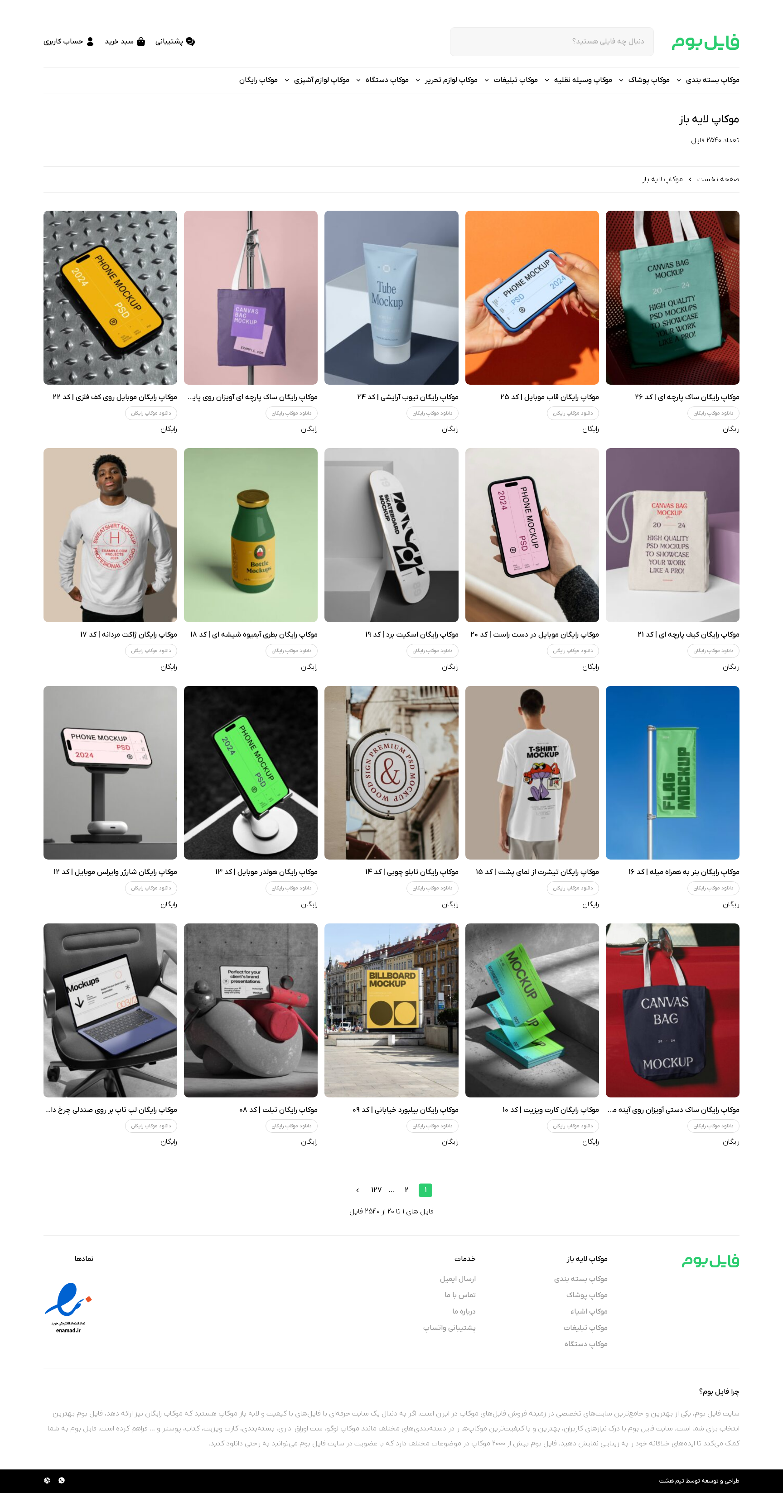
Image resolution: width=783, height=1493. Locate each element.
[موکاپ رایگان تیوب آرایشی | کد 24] (391, 298)
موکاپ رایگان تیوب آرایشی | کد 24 (408, 397)
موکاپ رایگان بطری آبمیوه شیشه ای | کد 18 (254, 634)
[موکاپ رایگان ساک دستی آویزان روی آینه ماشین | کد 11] (673, 1010)
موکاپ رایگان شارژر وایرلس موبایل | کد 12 (115, 872)
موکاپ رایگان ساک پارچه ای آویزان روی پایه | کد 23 (241, 397)
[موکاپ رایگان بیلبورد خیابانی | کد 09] (391, 1010)
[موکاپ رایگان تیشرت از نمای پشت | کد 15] (532, 773)
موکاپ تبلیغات (586, 1328)
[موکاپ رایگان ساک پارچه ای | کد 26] (673, 298)
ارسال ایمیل (458, 1279)
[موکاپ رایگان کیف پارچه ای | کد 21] (673, 535)
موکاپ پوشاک (587, 1295)
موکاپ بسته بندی (581, 1279)
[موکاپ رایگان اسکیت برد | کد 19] (391, 535)
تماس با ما (460, 1295)
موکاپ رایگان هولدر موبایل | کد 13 (266, 872)
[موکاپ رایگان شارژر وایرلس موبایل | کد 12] (110, 773)
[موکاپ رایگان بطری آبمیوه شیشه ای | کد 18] (251, 535)
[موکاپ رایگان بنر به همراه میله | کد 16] (673, 773)
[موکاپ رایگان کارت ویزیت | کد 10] (532, 1010)
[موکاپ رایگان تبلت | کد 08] (251, 1010)
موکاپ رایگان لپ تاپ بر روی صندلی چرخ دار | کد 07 (101, 1110)
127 (376, 1190)
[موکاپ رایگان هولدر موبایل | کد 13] (251, 773)
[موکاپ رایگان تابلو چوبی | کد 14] (391, 773)
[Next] (357, 1190)
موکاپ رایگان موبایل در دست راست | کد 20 (534, 634)
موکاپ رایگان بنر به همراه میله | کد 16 (684, 872)
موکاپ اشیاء (589, 1311)
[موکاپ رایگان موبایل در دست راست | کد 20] (532, 535)
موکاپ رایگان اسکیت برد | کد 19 (412, 634)
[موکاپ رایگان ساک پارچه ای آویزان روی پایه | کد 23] (251, 298)
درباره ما (464, 1311)
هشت (666, 1481)
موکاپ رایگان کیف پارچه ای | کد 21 (689, 634)
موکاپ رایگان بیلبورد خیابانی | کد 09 (406, 1110)
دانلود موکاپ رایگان (713, 413)
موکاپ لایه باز (662, 179)
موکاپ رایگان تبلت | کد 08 (278, 1110)
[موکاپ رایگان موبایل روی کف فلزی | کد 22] (110, 298)
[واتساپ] (61, 1481)
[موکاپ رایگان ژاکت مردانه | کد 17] (110, 535)
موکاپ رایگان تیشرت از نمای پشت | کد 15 (537, 872)
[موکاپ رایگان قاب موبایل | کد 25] (532, 298)
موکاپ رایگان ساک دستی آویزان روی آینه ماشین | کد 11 (658, 1110)
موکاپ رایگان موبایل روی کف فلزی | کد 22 (115, 397)
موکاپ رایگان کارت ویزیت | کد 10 (551, 1110)
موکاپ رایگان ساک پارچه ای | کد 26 (687, 397)
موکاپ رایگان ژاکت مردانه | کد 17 (128, 634)
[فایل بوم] (706, 42)
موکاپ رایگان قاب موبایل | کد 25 (549, 397)
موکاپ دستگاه (586, 1344)
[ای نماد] (68, 1308)
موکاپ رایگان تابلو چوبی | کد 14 (412, 872)
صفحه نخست (718, 179)
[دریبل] (47, 1481)
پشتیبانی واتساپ (449, 1328)
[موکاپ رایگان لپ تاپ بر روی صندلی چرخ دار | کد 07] (110, 1010)
